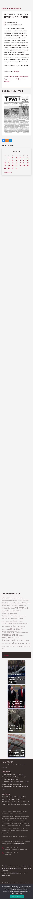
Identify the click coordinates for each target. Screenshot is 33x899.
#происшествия (21, 640)
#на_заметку (9, 631)
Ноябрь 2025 (6, 804)
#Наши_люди (26, 602)
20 (28, 163)
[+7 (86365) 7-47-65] (3, 848)
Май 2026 (5, 799)
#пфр (10, 643)
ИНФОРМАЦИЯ (14, 777)
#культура (18, 626)
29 (9, 168)
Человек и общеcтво (15, 8)
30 (13, 168)
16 (12, 163)
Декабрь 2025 (25, 801)
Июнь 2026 (22, 797)
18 (20, 163)
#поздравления (7, 637)
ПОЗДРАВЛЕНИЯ (7, 781)
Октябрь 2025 (15, 804)
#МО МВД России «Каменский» (11, 602)
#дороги (15, 618)
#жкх (21, 618)
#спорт (26, 643)
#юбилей (4, 648)
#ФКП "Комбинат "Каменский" (16, 605)
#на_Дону (16, 628)
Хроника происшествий (14, 784)
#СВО (4, 605)
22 (9, 165)
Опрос (18, 779)
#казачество (17, 623)
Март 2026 (21, 799)
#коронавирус (7, 626)
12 (24, 160)
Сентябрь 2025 (25, 804)
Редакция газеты (12, 22)
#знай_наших (18, 621)
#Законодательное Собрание (19, 600)
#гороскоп (5, 618)
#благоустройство (9, 613)
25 (20, 165)
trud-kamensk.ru (21, 843)
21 (5, 165)
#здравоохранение (10, 79)
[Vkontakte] (3, 140)
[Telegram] (10, 140)
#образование (22, 632)
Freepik (16, 71)
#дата (11, 618)
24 (16, 165)
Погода (6, 655)
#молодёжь (6, 629)
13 (27, 160)
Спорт (4, 784)
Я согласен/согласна (17, 896)
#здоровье (24, 76)
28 (5, 168)
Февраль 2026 (6, 801)
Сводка (26, 781)
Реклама (4, 767)
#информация (7, 623)
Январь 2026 (16, 801)
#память (21, 635)
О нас (17, 765)
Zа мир (4, 774)
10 (16, 160)
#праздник (7, 640)
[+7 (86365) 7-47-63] (3, 853)
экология (5, 789)
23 (12, 165)
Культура (23, 777)
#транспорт (5, 646)
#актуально (22, 607)
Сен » (10, 172)
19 (24, 163)
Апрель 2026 (13, 799)
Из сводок (5, 777)
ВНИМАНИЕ (20, 774)
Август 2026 (5, 797)
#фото (10, 646)
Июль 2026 (14, 797)
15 (9, 163)
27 (28, 165)
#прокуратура (5, 643)
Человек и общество (22, 786)
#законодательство (14, 76)
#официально (20, 79)
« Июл (6, 172)
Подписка (23, 765)
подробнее (12, 888)
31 (16, 168)
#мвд (24, 626)
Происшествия (18, 781)
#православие (17, 637)
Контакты (11, 765)
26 (24, 165)
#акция (4, 611)
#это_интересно (21, 645)
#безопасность (14, 610)
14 (5, 163)
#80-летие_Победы (6, 597)
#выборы (23, 616)
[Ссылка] (16, 246)
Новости (4, 765)
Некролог (11, 779)
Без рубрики (11, 774)
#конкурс (24, 623)
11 (20, 160)
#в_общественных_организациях (11, 616)
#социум (6, 81)
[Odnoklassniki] (7, 140)
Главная (4, 8)
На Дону (4, 779)
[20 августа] (16, 114)
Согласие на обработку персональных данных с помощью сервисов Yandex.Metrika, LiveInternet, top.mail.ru (16, 868)
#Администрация (6, 600)
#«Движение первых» (16, 597)
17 (16, 163)
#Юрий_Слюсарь (8, 608)
